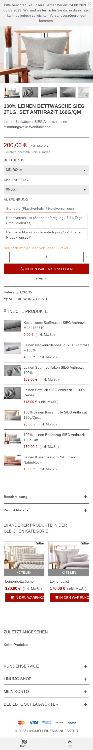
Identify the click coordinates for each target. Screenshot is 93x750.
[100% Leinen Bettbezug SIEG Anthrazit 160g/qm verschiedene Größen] (12, 438)
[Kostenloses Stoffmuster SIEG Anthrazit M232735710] (12, 326)
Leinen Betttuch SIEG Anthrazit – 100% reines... (54, 392)
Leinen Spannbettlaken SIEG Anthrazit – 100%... (55, 370)
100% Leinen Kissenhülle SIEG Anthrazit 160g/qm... (55, 414)
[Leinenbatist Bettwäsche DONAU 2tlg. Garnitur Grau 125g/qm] (68, 555)
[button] (46, 496)
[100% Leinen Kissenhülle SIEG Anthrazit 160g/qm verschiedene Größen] (12, 415)
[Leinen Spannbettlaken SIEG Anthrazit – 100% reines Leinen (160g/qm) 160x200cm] (12, 371)
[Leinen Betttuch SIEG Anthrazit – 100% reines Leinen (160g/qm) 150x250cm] (12, 393)
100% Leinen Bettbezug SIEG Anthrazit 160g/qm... (54, 437)
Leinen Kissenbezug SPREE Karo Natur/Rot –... (50, 459)
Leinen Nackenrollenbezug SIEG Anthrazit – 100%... (56, 347)
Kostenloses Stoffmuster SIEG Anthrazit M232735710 (55, 325)
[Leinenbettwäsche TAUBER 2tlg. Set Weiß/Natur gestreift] (24, 555)
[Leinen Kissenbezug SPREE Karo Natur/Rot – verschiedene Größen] (12, 460)
